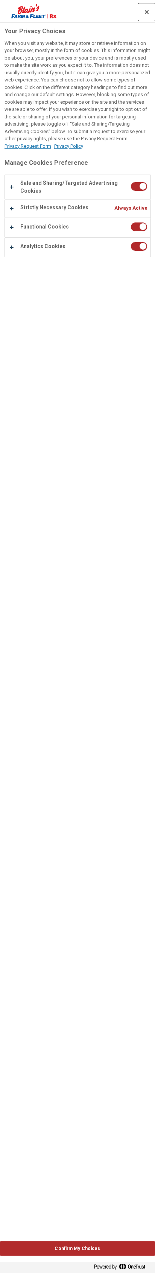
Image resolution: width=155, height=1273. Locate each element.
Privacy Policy (68, 146)
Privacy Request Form (28, 146)
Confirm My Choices (77, 1248)
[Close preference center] (146, 12)
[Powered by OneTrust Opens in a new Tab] (122, 1268)
